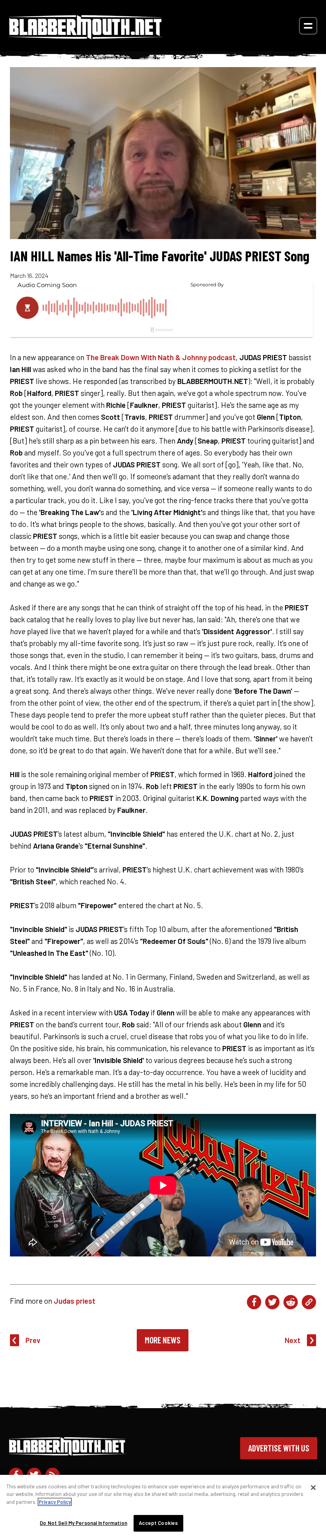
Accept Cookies (158, 1523)
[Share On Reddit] (290, 1302)
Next (293, 1340)
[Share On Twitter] (272, 1302)
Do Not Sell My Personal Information (83, 1523)
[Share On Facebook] (254, 1302)
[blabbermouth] (85, 36)
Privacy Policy (55, 1502)
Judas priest (74, 1300)
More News (162, 1340)
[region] (163, 1506)
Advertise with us (278, 1448)
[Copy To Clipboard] (309, 1302)
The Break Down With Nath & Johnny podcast (161, 357)
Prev (33, 1340)
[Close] (313, 1487)
